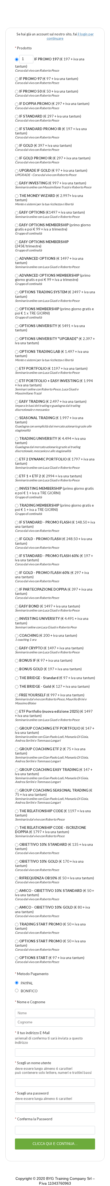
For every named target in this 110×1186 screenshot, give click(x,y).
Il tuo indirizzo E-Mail (32, 1033)
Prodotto (23, 48)
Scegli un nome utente (33, 1063)
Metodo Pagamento (32, 974)
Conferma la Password (33, 1119)
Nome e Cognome (30, 1002)
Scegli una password (32, 1093)
